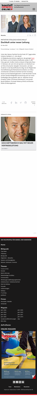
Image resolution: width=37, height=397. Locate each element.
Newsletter (25, 1)
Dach (32, 58)
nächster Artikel (33, 102)
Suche (12, 1)
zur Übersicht (4, 102)
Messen (18, 1)
